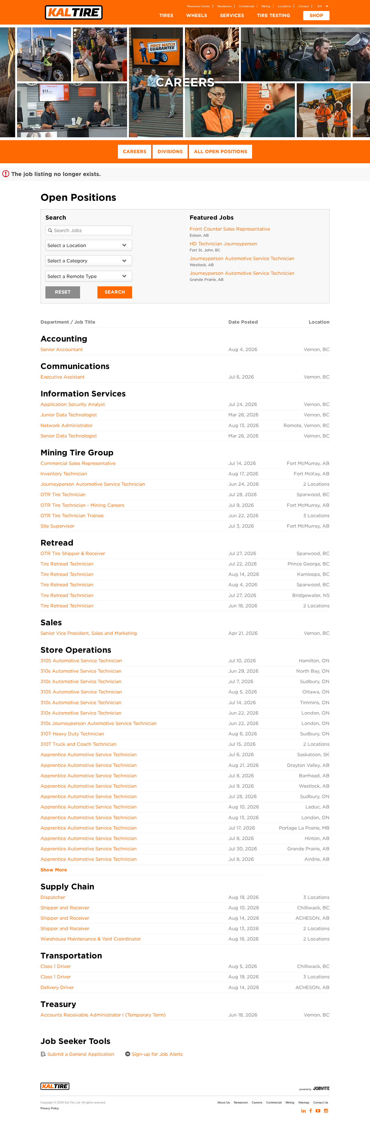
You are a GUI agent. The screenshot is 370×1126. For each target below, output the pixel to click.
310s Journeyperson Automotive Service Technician (98, 723)
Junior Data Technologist (68, 415)
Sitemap (303, 1102)
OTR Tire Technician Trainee (71, 515)
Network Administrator (66, 425)
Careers (134, 151)
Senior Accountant (61, 349)
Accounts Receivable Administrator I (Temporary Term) (103, 1015)
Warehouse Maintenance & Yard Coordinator (90, 939)
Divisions (170, 151)
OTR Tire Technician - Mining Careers (82, 505)
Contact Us (320, 1102)
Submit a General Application (80, 1054)
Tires (166, 15)
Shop (316, 15)
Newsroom (224, 6)
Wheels (196, 15)
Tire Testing (273, 15)
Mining (266, 6)
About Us (223, 1102)
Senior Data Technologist (68, 436)
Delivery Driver (57, 987)
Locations (284, 6)
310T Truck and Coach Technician (78, 744)
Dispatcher (52, 897)
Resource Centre (198, 6)
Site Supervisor (57, 526)
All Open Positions (220, 151)
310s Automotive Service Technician (80, 671)
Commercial (246, 6)
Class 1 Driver (55, 966)
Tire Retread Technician (66, 564)
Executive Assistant (62, 377)
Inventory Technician (63, 473)
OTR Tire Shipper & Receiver (72, 553)
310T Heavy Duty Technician (72, 734)
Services (232, 15)
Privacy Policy (49, 1108)
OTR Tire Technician (63, 494)
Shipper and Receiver (64, 907)
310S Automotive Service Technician (81, 660)
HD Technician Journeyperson (223, 243)
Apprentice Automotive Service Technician (88, 754)
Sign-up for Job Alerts (156, 1054)
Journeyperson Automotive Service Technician (242, 258)
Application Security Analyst (72, 404)
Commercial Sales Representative (78, 463)
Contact (303, 6)
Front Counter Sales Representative (230, 229)
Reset (63, 292)
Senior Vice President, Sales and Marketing (88, 633)
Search (115, 292)
